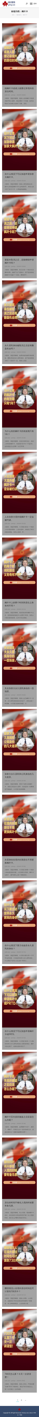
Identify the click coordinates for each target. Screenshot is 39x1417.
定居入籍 (7, 95)
